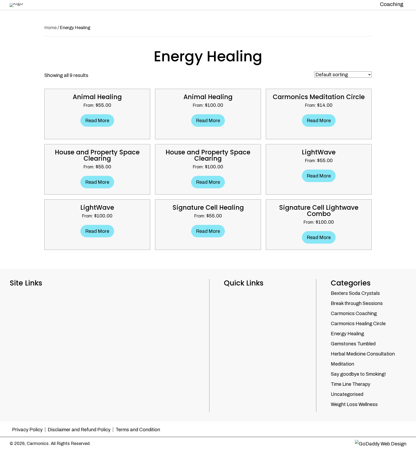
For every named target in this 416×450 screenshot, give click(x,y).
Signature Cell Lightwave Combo (318, 210)
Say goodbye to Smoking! (358, 374)
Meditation (342, 364)
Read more (97, 120)
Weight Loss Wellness (354, 404)
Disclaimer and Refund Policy (79, 429)
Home (50, 27)
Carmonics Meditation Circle (319, 97)
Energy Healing (347, 333)
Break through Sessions (357, 303)
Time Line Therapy (350, 384)
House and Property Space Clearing (97, 155)
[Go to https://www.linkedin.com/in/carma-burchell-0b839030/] (393, 427)
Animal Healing (97, 97)
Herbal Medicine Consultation (363, 353)
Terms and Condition (138, 429)
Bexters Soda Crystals (355, 293)
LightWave (319, 152)
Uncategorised (347, 394)
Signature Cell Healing (208, 207)
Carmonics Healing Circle (358, 323)
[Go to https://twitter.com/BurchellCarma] (402, 427)
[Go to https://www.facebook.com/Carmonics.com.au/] (383, 427)
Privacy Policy (27, 429)
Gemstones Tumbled (353, 343)
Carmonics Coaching (354, 313)
